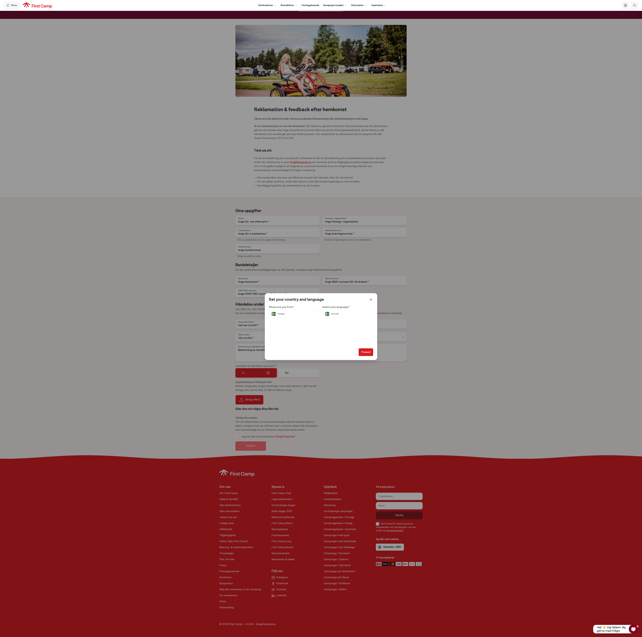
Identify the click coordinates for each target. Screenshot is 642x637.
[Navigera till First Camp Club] (625, 5)
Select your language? (335, 307)
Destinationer (265, 5)
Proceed (365, 352)
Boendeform (287, 5)
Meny (14, 5)
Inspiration (377, 5)
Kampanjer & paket (333, 5)
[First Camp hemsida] (37, 5)
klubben (316, 15)
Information (357, 5)
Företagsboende (310, 5)
